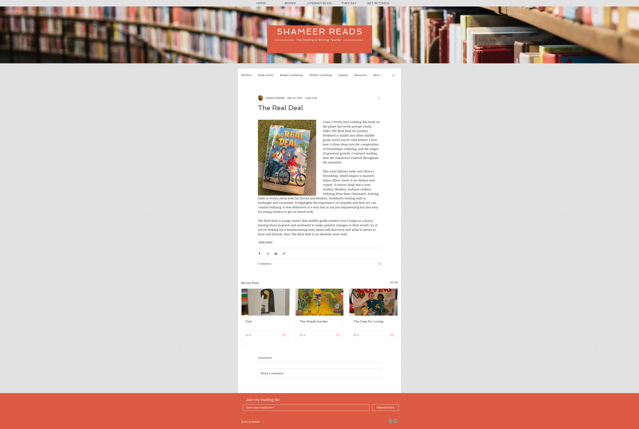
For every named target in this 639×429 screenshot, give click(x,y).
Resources (360, 75)
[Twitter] (395, 421)
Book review (265, 75)
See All (394, 282)
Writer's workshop (321, 75)
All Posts (246, 75)
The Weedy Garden (314, 321)
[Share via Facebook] (259, 253)
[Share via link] (284, 253)
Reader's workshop (291, 75)
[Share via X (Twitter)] (267, 253)
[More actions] (379, 98)
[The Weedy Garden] (320, 302)
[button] (393, 75)
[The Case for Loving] (373, 302)
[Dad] (265, 302)
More (376, 75)
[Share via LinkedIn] (275, 253)
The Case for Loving (368, 321)
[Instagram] (390, 421)
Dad (248, 321)
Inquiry (343, 75)
